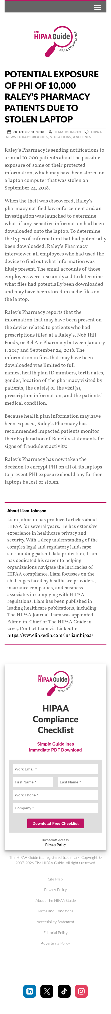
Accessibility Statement (55, 922)
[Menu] (96, 6)
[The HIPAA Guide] (55, 41)
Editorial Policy (55, 933)
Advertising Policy (55, 943)
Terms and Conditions (55, 911)
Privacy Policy (55, 845)
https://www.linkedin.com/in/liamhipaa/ (50, 635)
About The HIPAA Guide (56, 901)
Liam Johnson (68, 132)
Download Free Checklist (56, 823)
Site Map (55, 879)
